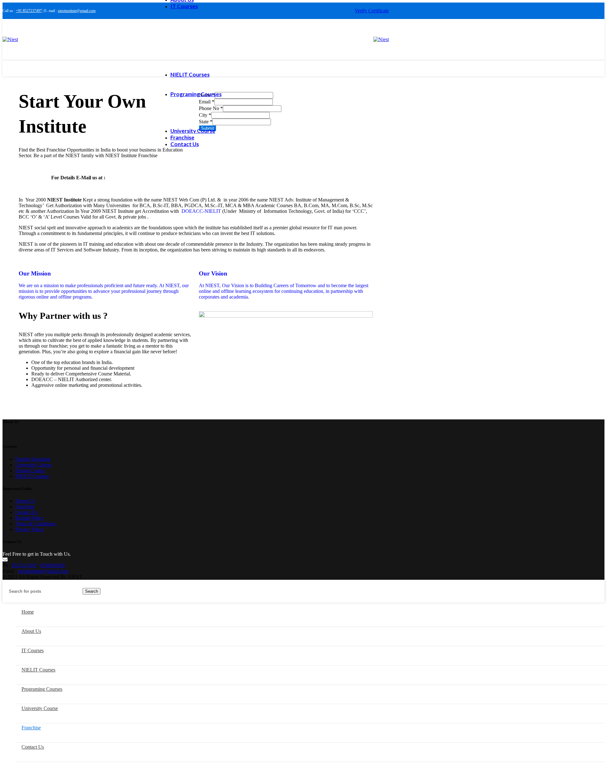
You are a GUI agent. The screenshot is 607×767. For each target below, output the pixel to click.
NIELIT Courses (32, 476)
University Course (33, 464)
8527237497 (24, 565)
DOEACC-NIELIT (201, 211)
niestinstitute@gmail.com (76, 11)
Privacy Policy (29, 529)
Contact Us (26, 512)
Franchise (24, 506)
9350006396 (52, 565)
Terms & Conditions (35, 523)
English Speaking (32, 459)
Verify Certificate (372, 10)
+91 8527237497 (29, 11)
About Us (25, 501)
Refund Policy (29, 518)
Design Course (30, 470)
